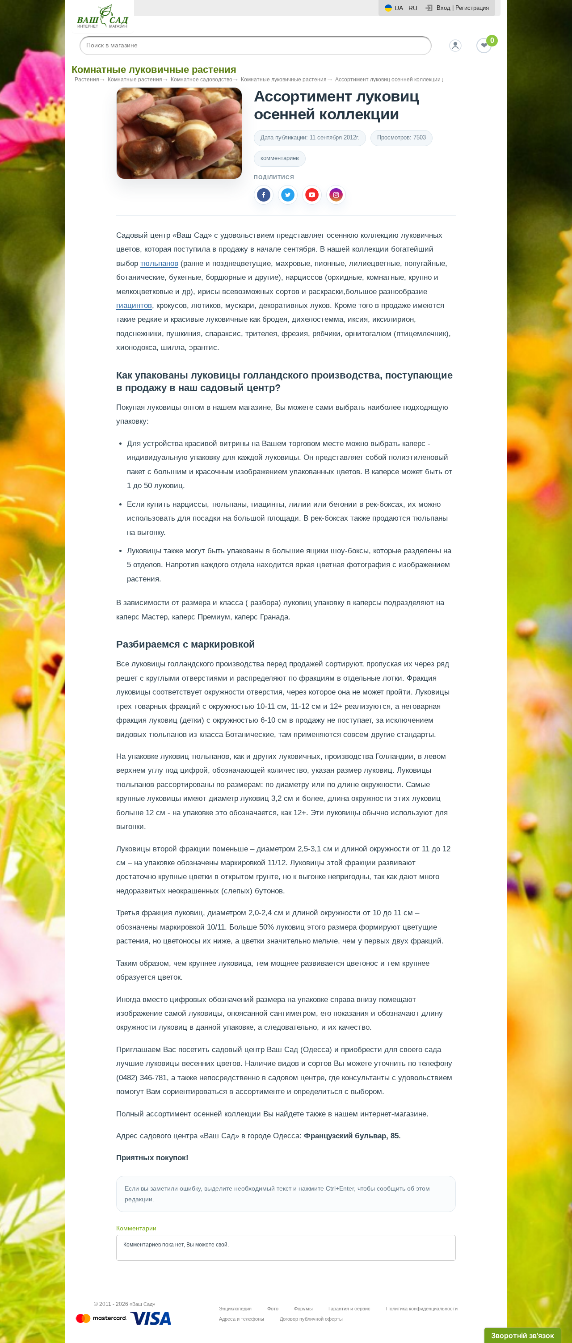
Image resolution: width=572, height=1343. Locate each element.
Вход (443, 7)
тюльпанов (159, 263)
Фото (272, 1308)
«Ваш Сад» (142, 1304)
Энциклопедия (235, 1308)
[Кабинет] (455, 45)
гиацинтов (134, 305)
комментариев (280, 158)
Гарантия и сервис (349, 1308)
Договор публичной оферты (311, 1319)
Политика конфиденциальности (422, 1308)
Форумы (303, 1308)
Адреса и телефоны (241, 1319)
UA (399, 8)
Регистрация (472, 7)
